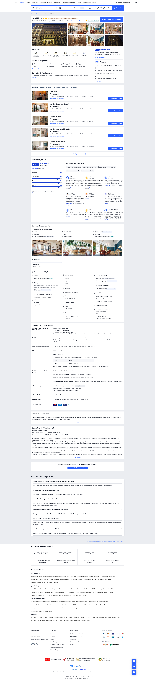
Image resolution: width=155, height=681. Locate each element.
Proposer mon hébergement (77, 641)
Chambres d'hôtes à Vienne (84, 589)
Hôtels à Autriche (101, 541)
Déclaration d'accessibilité (56, 647)
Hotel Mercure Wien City (66, 579)
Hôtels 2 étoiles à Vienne (114, 589)
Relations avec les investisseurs (78, 634)
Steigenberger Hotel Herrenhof (85, 576)
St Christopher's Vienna (36, 576)
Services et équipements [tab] (61, 87)
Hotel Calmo (97, 576)
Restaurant (97, 234)
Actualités (52, 636)
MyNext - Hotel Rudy (86, 617)
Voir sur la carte (99, 81)
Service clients (34, 634)
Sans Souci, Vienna (85, 620)
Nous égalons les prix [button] (93, 20)
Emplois (52, 639)
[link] (122, 2)
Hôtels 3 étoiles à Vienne (37, 589)
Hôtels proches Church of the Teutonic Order (42, 604)
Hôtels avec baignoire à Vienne (105, 592)
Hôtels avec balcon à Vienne (72, 592)
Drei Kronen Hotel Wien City (100, 617)
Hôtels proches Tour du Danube (86, 608)
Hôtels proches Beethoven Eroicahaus (40, 601)
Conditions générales (55, 641)
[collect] (134, 661)
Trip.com (89, 541)
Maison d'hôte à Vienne (65, 595)
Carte (79, 2)
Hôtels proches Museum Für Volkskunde (61, 601)
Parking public (98, 231)
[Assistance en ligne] (134, 672)
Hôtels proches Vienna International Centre (41, 611)
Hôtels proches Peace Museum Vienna (98, 604)
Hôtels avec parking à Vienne (99, 589)
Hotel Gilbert (105, 576)
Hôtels (22, 2)
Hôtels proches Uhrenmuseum (79, 601)
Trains (28, 2)
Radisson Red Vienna (105, 579)
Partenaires (73, 639)
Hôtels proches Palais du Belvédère (63, 604)
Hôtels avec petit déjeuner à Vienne (53, 589)
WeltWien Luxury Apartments (56, 617)
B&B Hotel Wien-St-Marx (114, 617)
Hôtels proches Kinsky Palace (80, 604)
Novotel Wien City (77, 579)
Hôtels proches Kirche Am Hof (103, 608)
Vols (16, 2)
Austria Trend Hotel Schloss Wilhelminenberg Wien (56, 576)
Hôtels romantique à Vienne (79, 595)
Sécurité (72, 644)
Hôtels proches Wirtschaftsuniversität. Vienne (42, 608)
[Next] (122, 248)
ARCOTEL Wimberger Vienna (51, 579)
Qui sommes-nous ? (55, 634)
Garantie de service (35, 636)
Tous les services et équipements (40, 69)
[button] (100, 3)
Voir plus (34, 77)
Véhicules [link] (35, 2)
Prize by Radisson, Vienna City (71, 617)
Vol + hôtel (57, 2)
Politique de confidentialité (57, 644)
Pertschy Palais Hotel (36, 582)
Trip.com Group (54, 649)
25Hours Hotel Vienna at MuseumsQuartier (69, 620)
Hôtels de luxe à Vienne (70, 589)
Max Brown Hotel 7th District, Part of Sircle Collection (44, 620)
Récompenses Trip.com (89, 2)
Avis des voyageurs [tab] (46, 87)
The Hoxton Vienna (42, 617)
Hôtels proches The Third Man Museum (98, 601)
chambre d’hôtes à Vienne (37, 595)
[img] (49, 34)
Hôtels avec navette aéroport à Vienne (54, 592)
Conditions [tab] (74, 87)
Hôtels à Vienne (111, 541)
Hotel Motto (37, 18)
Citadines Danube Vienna (37, 579)
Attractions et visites (46, 2)
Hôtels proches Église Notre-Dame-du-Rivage (65, 608)
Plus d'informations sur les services (39, 639)
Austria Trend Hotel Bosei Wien (91, 579)
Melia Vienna (73, 576)
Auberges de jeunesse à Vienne (88, 592)
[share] (134, 666)
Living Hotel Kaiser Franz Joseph (50, 582)
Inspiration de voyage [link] (69, 2)
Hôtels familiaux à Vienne (51, 595)
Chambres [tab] (35, 87)
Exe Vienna (33, 617)
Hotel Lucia (112, 576)
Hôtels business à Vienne (37, 592)
